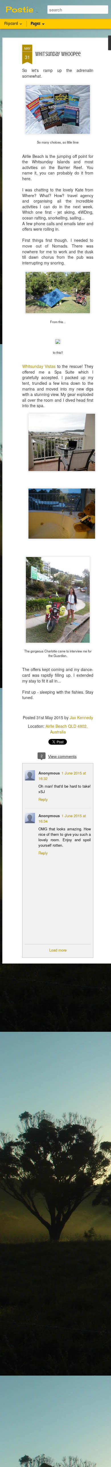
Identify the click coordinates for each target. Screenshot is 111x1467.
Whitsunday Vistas (39, 366)
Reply (43, 799)
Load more (58, 950)
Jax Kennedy (81, 717)
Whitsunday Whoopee (58, 54)
